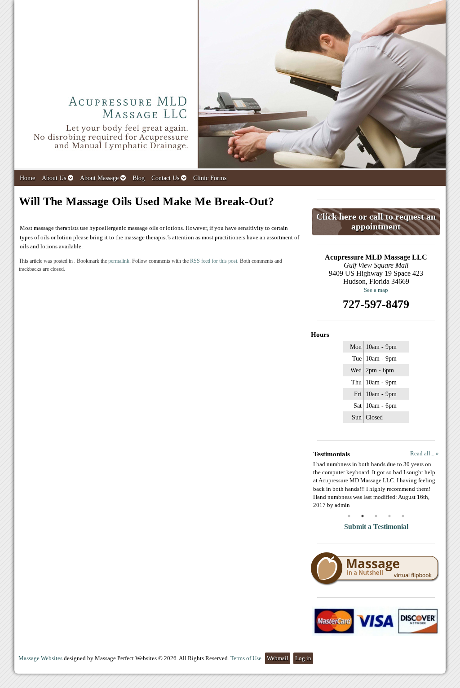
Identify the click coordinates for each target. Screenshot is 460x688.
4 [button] (389, 516)
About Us (54, 177)
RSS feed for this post (213, 261)
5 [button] (402, 516)
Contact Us (165, 177)
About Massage (99, 177)
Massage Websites (40, 658)
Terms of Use (245, 658)
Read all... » (424, 453)
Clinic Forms (209, 177)
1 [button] (349, 516)
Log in (303, 658)
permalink (118, 261)
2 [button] (362, 516)
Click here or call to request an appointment (376, 221)
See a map (376, 290)
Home (27, 177)
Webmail (277, 658)
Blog (139, 177)
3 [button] (376, 516)
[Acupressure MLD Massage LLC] (230, 85)
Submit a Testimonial (376, 526)
